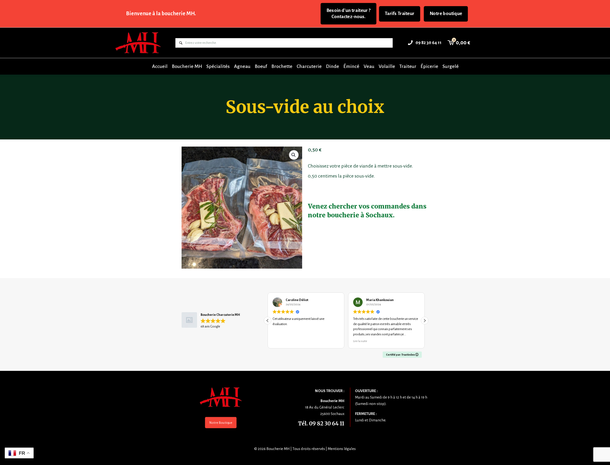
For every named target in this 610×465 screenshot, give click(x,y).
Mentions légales (342, 449)
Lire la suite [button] (282, 341)
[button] (294, 155)
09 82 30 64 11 (326, 423)
